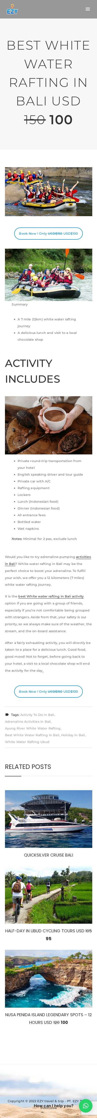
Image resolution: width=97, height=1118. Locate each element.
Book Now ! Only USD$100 (48, 233)
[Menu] (88, 9)
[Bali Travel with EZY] (12, 9)
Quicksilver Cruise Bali (48, 855)
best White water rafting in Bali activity (51, 596)
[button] (85, 1106)
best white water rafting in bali (32, 735)
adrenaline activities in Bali (28, 721)
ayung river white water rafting (33, 728)
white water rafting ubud (27, 741)
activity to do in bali (37, 714)
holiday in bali (73, 735)
